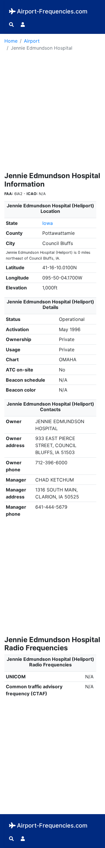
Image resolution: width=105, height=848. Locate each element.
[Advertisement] (52, 113)
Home (11, 41)
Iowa (47, 223)
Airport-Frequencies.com (52, 11)
